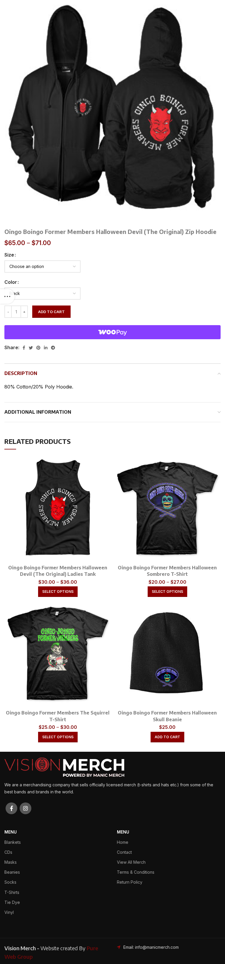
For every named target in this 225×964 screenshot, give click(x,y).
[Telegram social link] (53, 348)
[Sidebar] (7, 296)
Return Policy (129, 882)
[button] (167, 737)
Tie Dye (12, 902)
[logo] (64, 767)
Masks (10, 862)
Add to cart (51, 311)
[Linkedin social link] (45, 348)
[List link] (150, 947)
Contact (124, 852)
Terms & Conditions (135, 872)
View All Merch (131, 862)
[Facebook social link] (24, 348)
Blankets (12, 842)
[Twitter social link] (31, 348)
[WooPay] (112, 332)
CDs (8, 852)
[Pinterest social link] (38, 348)
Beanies (12, 872)
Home (122, 842)
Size (9, 255)
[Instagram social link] (25, 808)
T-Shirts (11, 892)
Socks (10, 882)
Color (10, 282)
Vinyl (9, 912)
